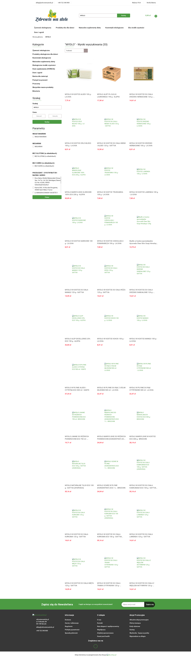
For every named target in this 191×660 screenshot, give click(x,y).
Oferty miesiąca (135, 623)
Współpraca (101, 630)
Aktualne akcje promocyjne (139, 620)
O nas (99, 620)
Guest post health (103, 636)
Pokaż (47, 197)
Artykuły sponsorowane (105, 633)
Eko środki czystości (136, 28)
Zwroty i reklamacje (72, 623)
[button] (69, 615)
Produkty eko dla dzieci (65, 28)
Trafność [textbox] (69, 50)
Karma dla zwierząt (40, 76)
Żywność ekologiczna (41, 50)
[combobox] (76, 51)
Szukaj (47, 122)
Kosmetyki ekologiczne (114, 28)
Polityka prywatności (72, 630)
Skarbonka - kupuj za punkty (139, 633)
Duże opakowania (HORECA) (43, 69)
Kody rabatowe (135, 626)
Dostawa (68, 620)
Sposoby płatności (71, 633)
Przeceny (36, 84)
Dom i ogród (39, 32)
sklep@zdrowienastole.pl (45, 627)
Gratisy (132, 630)
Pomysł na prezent (40, 80)
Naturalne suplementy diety (90, 28)
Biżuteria (36, 91)
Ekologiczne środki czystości (44, 65)
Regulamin (69, 626)
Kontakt (100, 623)
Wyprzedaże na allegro (138, 636)
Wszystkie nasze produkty (43, 87)
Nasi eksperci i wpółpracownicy (108, 626)
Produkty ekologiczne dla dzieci (45, 54)
